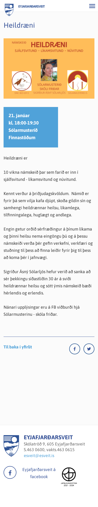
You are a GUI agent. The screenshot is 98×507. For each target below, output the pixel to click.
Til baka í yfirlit (18, 346)
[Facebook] (76, 349)
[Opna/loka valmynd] (92, 6)
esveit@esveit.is (39, 455)
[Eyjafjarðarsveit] (11, 455)
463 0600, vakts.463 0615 (51, 449)
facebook (10, 472)
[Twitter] (88, 349)
